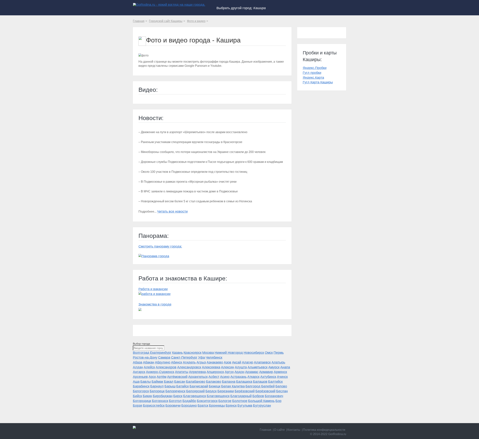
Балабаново (195, 381)
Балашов (260, 381)
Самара (164, 357)
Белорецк (157, 391)
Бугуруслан (262, 405)
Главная (265, 429)
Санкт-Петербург (184, 357)
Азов (227, 362)
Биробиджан (163, 396)
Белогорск (141, 391)
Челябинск (214, 357)
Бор (278, 401)
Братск (203, 405)
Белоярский (195, 391)
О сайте (279, 429)
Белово (281, 386)
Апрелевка (197, 372)
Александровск (189, 367)
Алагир (247, 362)
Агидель (189, 362)
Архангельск (198, 377)
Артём (161, 377)
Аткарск (253, 377)
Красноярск (193, 352)
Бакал (168, 381)
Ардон (239, 372)
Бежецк (214, 386)
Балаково (213, 381)
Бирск (177, 396)
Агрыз (201, 362)
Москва (208, 352)
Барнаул (157, 386)
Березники (225, 391)
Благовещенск (194, 396)
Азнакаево (215, 362)
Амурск (274, 367)
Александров (166, 367)
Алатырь (278, 362)
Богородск (160, 401)
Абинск (176, 362)
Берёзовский (245, 391)
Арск (152, 377)
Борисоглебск (154, 405)
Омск (269, 352)
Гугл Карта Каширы (318, 82)
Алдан (138, 367)
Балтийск (275, 381)
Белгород (252, 386)
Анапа (285, 367)
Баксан (179, 381)
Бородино (189, 405)
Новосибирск (254, 352)
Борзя (137, 405)
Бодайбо (189, 401)
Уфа (201, 357)
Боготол (175, 401)
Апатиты (181, 372)
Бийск (137, 396)
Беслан (282, 391)
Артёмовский (177, 377)
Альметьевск (258, 367)
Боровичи (173, 405)
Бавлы (145, 381)
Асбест (213, 377)
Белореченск (175, 391)
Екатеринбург (160, 352)
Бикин (147, 396)
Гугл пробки (312, 73)
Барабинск (141, 386)
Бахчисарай (199, 386)
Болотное (239, 401)
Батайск (182, 386)
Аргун (229, 372)
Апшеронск (215, 372)
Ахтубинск (268, 377)
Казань (177, 352)
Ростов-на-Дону (145, 357)
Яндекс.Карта (313, 77)
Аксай (236, 362)
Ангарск (139, 372)
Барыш (170, 386)
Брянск (231, 405)
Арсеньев (140, 377)
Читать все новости (172, 211)
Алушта (241, 367)
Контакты (293, 429)
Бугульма (244, 405)
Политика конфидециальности (324, 429)
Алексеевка (211, 367)
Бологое (224, 401)
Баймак (157, 381)
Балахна (228, 381)
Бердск (211, 391)
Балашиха (244, 381)
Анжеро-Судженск (160, 372)
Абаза (137, 362)
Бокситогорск (207, 401)
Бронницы (217, 405)
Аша (136, 381)
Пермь (279, 352)
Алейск (149, 367)
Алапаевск (262, 362)
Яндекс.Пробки (315, 68)
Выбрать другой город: (241, 8)
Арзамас (251, 372)
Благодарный (241, 396)
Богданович (274, 396)
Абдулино (162, 362)
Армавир (266, 372)
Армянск (280, 372)
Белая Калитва (233, 386)
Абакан (148, 362)
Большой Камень (261, 401)
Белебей (268, 386)
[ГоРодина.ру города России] (157, 427)
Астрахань (238, 377)
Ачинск (282, 377)
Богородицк (142, 401)
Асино (225, 377)
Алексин (227, 367)
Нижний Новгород (229, 352)
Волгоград (141, 352)
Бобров (258, 396)
